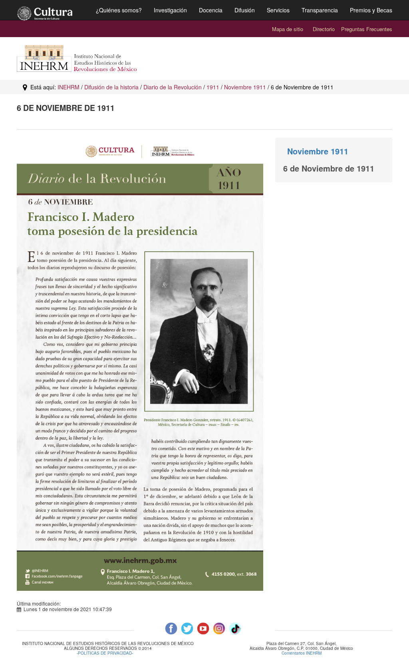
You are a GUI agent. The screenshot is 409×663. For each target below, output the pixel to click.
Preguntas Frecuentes (366, 29)
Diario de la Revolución (172, 87)
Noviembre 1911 (245, 87)
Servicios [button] (278, 10)
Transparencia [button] (320, 10)
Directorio (324, 29)
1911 (212, 87)
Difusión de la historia (111, 87)
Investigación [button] (170, 10)
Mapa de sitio (287, 29)
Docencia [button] (210, 10)
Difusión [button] (244, 10)
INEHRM (68, 87)
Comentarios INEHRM (302, 653)
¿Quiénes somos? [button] (119, 10)
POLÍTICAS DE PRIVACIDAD (105, 653)
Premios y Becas (371, 10)
